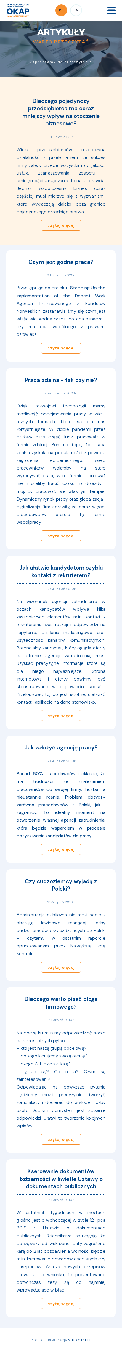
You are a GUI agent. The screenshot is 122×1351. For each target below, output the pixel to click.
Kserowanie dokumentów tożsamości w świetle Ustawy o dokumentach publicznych (61, 1179)
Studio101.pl (79, 1340)
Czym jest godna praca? (61, 262)
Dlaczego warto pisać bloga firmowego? (61, 1002)
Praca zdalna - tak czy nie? (61, 380)
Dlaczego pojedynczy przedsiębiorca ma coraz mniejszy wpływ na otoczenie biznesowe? (61, 112)
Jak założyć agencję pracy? (61, 747)
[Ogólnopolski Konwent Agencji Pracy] (18, 10)
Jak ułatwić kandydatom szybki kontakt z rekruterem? (61, 571)
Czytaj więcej (61, 225)
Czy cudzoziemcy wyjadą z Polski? (61, 885)
